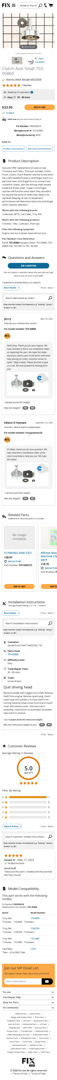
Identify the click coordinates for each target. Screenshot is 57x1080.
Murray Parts (40, 1027)
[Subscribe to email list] (47, 981)
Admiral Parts (20, 1013)
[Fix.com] (6, 5)
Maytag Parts (14, 1027)
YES (25, 407)
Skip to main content (29, 12)
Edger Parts (33, 1052)
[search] (40, 5)
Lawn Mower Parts (18, 1048)
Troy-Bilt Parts (26, 1031)
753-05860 (13, 654)
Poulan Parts (12, 1031)
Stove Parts (14, 1041)
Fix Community (11, 1007)
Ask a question (28, 265)
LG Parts (43, 1024)
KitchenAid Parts (30, 1024)
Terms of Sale (38, 1073)
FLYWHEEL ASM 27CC (18, 553)
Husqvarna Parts (40, 1020)
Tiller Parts (45, 1052)
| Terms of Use (19, 1073)
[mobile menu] (13, 5)
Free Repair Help (12, 997)
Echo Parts (39, 1017)
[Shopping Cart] (50, 5)
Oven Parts (27, 1041)
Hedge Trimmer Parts (16, 1052)
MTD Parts (27, 1027)
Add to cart (40, 107)
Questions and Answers (39, 148)
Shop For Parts (11, 1002)
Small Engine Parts (37, 1048)
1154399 (35, 918)
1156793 (35, 928)
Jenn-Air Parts (14, 1024)
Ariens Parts (35, 1013)
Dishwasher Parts (40, 1034)
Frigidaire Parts (13, 1020)
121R (33, 948)
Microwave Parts (19, 1045)
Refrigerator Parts (28, 1038)
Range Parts (40, 1041)
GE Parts (26, 1020)
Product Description (13, 148)
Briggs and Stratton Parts (21, 1017)
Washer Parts (12, 1038)
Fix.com (7, 992)
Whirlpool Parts (42, 1031)
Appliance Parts (36, 1045)
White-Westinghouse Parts (18, 1034)
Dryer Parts (44, 1038)
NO (32, 407)
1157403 (35, 938)
